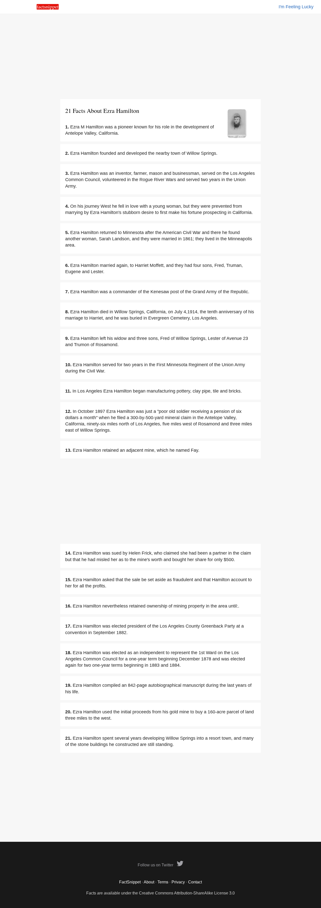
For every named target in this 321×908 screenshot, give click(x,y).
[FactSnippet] (48, 8)
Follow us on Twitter (156, 865)
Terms (162, 882)
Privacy (178, 882)
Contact (195, 882)
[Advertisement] (160, 56)
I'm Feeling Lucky (296, 6)
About (149, 882)
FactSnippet (130, 882)
